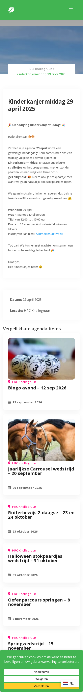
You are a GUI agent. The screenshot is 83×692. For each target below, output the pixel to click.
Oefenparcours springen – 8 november (39, 602)
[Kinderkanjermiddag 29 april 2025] (41, 359)
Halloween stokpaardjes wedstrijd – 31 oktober (35, 558)
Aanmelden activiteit (49, 234)
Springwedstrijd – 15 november (31, 645)
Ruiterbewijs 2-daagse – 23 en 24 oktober (41, 514)
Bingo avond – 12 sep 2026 (37, 388)
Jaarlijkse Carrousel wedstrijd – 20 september (41, 471)
